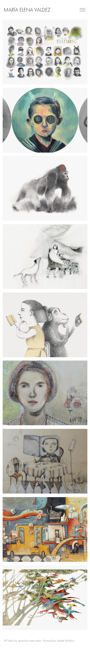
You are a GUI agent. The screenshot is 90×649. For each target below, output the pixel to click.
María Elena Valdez (27, 10)
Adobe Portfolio (65, 640)
